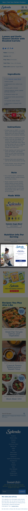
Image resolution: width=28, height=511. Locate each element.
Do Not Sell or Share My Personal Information (14, 508)
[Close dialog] (26, 245)
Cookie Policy (15, 506)
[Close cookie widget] (26, 496)
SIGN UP (20, 260)
